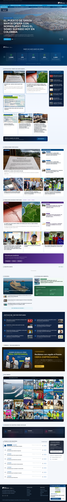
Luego (63, 498)
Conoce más (39, 366)
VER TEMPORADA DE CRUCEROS (17, 308)
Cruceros (30, 2)
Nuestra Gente (37, 2)
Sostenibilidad (24, 2)
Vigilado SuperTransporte (44, 495)
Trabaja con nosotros (46, 2)
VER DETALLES (55, 498)
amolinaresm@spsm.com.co (56, 457)
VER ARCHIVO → (41, 138)
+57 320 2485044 (54, 459)
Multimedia (42, 492)
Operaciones (11, 2)
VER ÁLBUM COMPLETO (57, 420)
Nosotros (6, 2)
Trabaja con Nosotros (43, 490)
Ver (44, 445)
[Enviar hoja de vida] (43, 445)
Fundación (17, 2)
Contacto (54, 2)
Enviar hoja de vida (55, 451)
